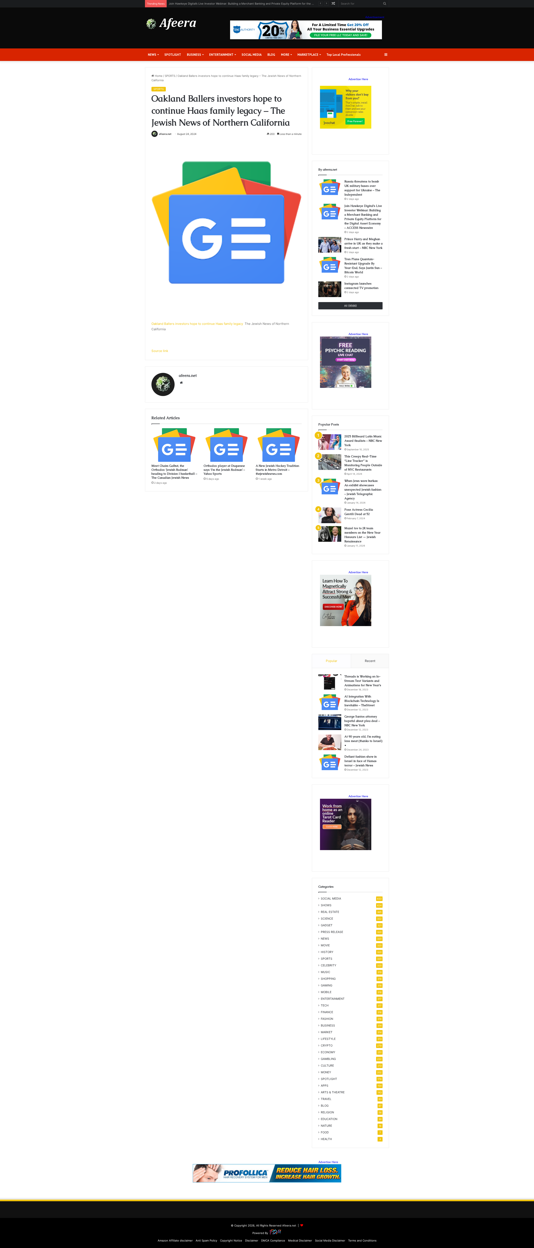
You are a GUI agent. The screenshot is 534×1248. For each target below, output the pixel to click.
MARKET (326, 1032)
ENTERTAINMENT (221, 55)
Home (158, 75)
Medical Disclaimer (300, 1240)
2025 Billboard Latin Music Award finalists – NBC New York (363, 440)
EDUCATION (329, 1119)
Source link (159, 351)
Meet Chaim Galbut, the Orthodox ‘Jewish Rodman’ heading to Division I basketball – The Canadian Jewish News (174, 472)
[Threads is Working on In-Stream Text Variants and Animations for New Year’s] (329, 682)
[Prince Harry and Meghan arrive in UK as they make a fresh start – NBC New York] (329, 245)
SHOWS (326, 905)
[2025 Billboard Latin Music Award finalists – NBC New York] (329, 442)
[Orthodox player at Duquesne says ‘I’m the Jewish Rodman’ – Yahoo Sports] (226, 445)
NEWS (152, 55)
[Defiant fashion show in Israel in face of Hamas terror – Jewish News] (329, 762)
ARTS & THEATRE (333, 1092)
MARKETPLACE (307, 55)
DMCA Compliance (273, 1240)
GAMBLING (328, 1059)
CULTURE (327, 1065)
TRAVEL (326, 1099)
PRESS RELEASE (332, 932)
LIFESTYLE (328, 1038)
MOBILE (326, 992)
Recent (370, 661)
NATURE (326, 1125)
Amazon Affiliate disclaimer (175, 1240)
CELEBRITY (328, 965)
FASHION (327, 1018)
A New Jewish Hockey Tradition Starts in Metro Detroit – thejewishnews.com (277, 470)
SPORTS (170, 75)
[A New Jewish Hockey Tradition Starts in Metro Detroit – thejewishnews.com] (279, 445)
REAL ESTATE (330, 912)
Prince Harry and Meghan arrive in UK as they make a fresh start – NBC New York (222, 3)
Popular (331, 661)
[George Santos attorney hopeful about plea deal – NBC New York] (329, 722)
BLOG (271, 55)
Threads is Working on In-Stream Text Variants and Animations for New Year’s (362, 681)
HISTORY (327, 952)
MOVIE (325, 945)
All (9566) (350, 305)
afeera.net (165, 133)
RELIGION (327, 1112)
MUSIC (325, 972)
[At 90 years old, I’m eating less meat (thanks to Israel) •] (329, 742)
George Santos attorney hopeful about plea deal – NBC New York (362, 721)
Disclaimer (251, 1240)
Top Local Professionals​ (343, 55)
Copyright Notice (231, 1240)
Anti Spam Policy (206, 1240)
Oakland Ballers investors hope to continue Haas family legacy (197, 324)
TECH (325, 1005)
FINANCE (327, 1012)
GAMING (326, 985)
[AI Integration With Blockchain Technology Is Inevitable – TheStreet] (329, 702)
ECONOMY (328, 1052)
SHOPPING (328, 978)
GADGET (326, 925)
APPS (324, 1085)
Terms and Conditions (362, 1240)
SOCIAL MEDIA (252, 55)
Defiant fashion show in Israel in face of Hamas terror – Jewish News (360, 761)
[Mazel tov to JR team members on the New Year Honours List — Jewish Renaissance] (329, 534)
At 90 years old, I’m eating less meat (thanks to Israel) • (363, 741)
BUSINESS (194, 55)
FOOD (325, 1132)
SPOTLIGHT (172, 55)
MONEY (326, 1072)
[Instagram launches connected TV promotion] (329, 289)
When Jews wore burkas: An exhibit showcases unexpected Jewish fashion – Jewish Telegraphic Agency (362, 489)
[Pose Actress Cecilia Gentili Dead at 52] (329, 515)
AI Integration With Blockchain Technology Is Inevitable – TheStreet (361, 701)
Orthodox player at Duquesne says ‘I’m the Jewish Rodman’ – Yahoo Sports (224, 470)
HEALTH (326, 1139)
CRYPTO (326, 1045)
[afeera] (171, 24)
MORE (285, 55)
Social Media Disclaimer (330, 1240)
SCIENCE (327, 918)
